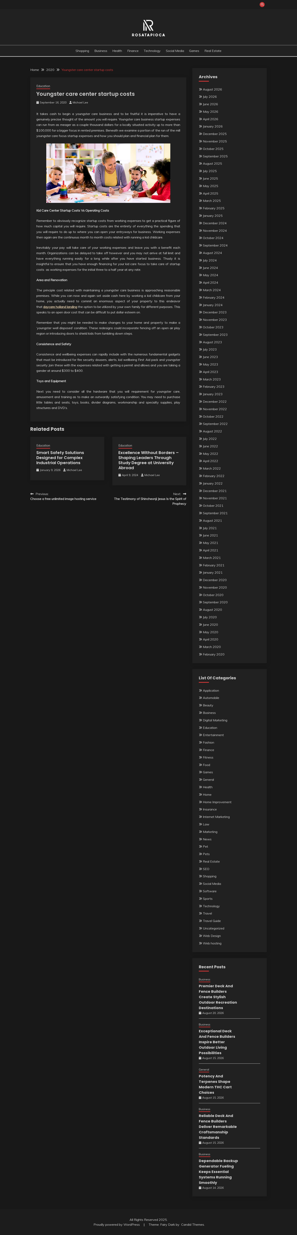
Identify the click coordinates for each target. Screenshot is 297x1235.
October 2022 (213, 416)
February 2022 (213, 476)
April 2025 (210, 193)
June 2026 (210, 104)
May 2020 (210, 632)
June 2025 (210, 178)
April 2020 (210, 639)
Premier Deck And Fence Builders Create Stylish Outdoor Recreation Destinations (218, 996)
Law (206, 824)
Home (207, 794)
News (207, 839)
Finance (133, 51)
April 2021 (210, 550)
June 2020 (210, 625)
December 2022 (215, 401)
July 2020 (210, 617)
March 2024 (212, 290)
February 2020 (213, 654)
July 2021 (210, 528)
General (208, 780)
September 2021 (215, 513)
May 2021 (210, 543)
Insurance (210, 809)
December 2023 (215, 312)
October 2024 (213, 238)
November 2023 (215, 320)
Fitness (208, 757)
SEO (206, 869)
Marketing (210, 832)
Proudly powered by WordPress (117, 1224)
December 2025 (215, 134)
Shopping (82, 51)
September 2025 (215, 156)
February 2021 (213, 565)
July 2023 (210, 349)
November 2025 (215, 141)
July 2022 (210, 439)
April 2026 (210, 119)
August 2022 (212, 431)
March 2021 (212, 558)
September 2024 (215, 245)
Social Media (175, 51)
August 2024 (212, 253)
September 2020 (215, 602)
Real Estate (212, 51)
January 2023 (213, 394)
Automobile (211, 698)
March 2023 (212, 379)
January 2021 (213, 572)
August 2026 (212, 89)
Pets (206, 854)
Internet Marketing (216, 817)
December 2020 (215, 580)
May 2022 (210, 454)
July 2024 (210, 260)
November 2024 (215, 231)
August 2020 (212, 610)
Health (117, 51)
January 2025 (213, 216)
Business (100, 51)
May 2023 (210, 364)
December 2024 (215, 223)
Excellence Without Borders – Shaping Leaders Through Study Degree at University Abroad (148, 460)
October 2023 (213, 327)
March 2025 (212, 201)
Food (206, 765)
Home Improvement (217, 802)
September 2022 (215, 424)
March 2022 (212, 468)
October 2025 (213, 149)
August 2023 (212, 342)
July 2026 (210, 97)
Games (194, 51)
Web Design (212, 936)
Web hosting (212, 943)
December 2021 (215, 491)
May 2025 (210, 186)
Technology (152, 51)
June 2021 (210, 535)
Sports (208, 899)
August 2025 (212, 163)
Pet (205, 846)
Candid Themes (192, 1224)
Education (43, 86)
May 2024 (210, 275)
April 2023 (210, 372)
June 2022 (210, 446)
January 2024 (213, 305)
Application (211, 690)
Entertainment (213, 735)
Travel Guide (212, 921)
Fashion (208, 742)
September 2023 (215, 335)
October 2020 (213, 595)
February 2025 (213, 208)
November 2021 (215, 498)
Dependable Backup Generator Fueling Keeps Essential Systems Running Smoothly (218, 1171)
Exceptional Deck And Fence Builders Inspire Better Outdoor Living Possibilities (217, 1041)
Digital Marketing (215, 720)
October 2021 (213, 506)
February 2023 (213, 387)
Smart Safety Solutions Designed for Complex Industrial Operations (60, 458)
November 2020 (215, 587)
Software (210, 891)
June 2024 (210, 268)
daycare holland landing (60, 307)
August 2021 (212, 520)
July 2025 (210, 171)
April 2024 (210, 282)
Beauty (208, 705)
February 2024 (213, 297)
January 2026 (213, 126)
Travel (207, 913)
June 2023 (210, 357)
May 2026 (210, 112)
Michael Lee (80, 102)
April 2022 (210, 461)
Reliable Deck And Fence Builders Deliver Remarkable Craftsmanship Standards (218, 1126)
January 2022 (213, 483)
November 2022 (215, 409)
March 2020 (212, 647)
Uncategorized (213, 928)
